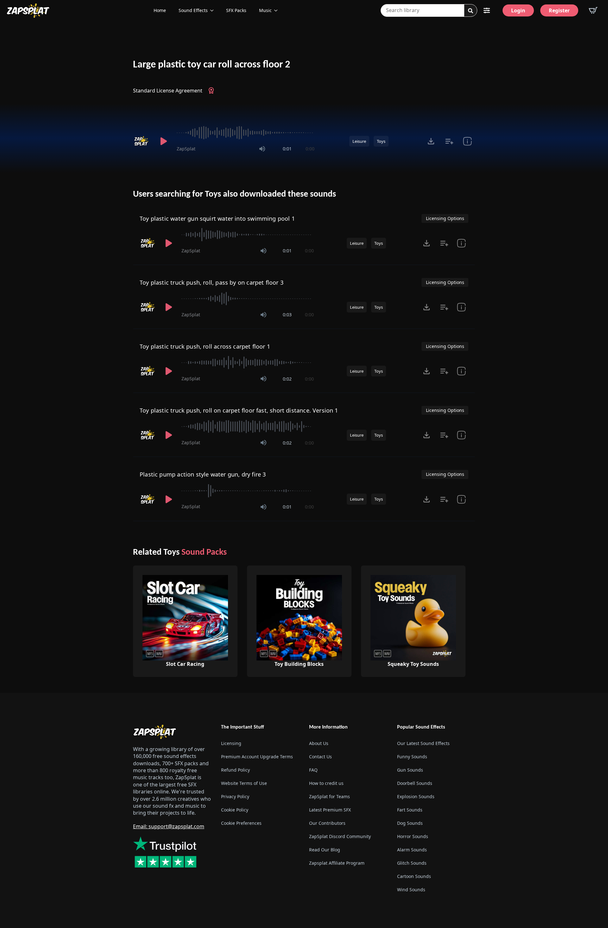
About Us (318, 743)
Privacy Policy (235, 796)
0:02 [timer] (287, 379)
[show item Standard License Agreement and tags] (467, 141)
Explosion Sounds (415, 796)
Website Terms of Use (244, 783)
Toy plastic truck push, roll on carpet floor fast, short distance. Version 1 (239, 410)
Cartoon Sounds (414, 876)
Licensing (231, 743)
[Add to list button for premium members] (449, 141)
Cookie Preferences (241, 823)
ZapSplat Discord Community (340, 836)
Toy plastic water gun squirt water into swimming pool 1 (217, 218)
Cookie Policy (234, 810)
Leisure (359, 141)
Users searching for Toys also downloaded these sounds (234, 194)
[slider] (245, 132)
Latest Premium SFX (330, 810)
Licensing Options (445, 218)
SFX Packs (236, 10)
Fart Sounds (409, 810)
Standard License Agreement (167, 90)
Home (160, 10)
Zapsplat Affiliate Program (336, 863)
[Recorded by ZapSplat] (141, 141)
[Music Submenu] (278, 10)
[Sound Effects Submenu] (214, 10)
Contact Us (320, 757)
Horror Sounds (412, 836)
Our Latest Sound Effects (423, 743)
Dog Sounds (410, 823)
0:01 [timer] (287, 149)
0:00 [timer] (310, 149)
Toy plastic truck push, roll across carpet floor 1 (205, 346)
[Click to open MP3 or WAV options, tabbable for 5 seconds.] (431, 141)
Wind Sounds (411, 890)
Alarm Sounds (412, 850)
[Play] (163, 141)
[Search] (470, 10)
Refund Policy (235, 770)
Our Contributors (327, 823)
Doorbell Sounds (414, 783)
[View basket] (593, 10)
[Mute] (262, 148)
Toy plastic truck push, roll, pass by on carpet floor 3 (211, 282)
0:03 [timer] (287, 315)
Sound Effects (193, 10)
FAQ (313, 770)
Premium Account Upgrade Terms (257, 757)
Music (265, 10)
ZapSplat (186, 149)
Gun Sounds (410, 770)
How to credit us (326, 783)
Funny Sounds (412, 757)
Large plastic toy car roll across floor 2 (211, 65)
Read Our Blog (324, 850)
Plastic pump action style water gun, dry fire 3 (203, 474)
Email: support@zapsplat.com (168, 826)
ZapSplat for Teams (329, 796)
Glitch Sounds (412, 863)
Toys (381, 141)
